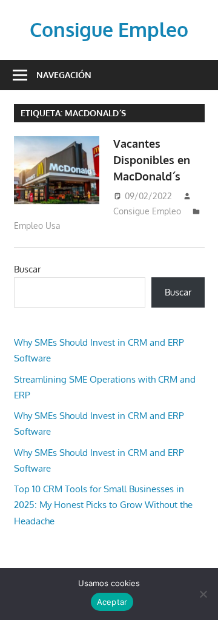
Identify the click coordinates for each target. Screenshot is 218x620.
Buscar (27, 269)
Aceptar (112, 602)
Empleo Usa (37, 225)
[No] (203, 594)
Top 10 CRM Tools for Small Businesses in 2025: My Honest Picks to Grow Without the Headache (103, 505)
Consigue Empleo (109, 29)
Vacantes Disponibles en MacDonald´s (151, 160)
